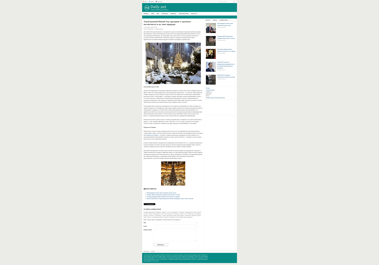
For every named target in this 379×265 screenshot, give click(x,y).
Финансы (173, 13)
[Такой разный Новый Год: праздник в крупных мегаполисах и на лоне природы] (173, 63)
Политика (165, 13)
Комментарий (148, 230)
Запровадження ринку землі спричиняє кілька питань (161, 193)
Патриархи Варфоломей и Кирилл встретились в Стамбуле (163, 196)
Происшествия (183, 13)
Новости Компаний (148, 29)
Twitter (152, 1)
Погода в (210, 90)
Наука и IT (194, 13)
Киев (152, 13)
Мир (158, 13)
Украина (146, 13)
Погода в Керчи (210, 97)
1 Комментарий (221, 69)
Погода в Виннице (220, 97)
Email (145, 226)
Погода (208, 88)
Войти (153, 251)
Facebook (160, 1)
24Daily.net (158, 8)
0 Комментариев (159, 29)
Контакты (146, 251)
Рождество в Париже (152, 135)
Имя (145, 222)
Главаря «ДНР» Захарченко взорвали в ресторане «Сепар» (163, 194)
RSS (146, 1)
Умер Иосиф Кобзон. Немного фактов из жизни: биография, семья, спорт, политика (170, 198)
